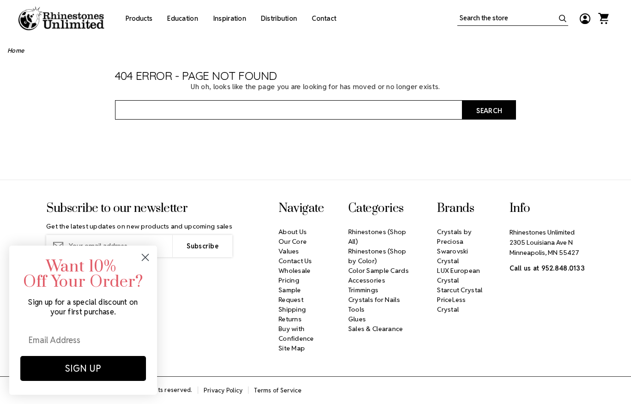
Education (182, 18)
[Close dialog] (145, 257)
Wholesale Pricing (295, 275)
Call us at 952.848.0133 (547, 268)
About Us (293, 232)
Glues (357, 319)
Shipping (292, 309)
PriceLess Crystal (451, 304)
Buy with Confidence (296, 334)
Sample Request (291, 295)
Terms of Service (278, 390)
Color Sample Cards (378, 270)
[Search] (562, 18)
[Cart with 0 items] (603, 18)
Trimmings (363, 290)
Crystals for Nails (374, 299)
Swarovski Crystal (452, 256)
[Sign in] (585, 18)
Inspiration (229, 18)
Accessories (366, 280)
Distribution (279, 18)
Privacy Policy (223, 390)
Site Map (292, 348)
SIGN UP (83, 368)
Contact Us (295, 261)
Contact (324, 18)
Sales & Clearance (375, 329)
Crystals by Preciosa (454, 237)
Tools (356, 309)
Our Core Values (293, 246)
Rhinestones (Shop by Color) (377, 256)
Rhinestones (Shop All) (377, 237)
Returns (290, 319)
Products (139, 18)
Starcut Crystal (459, 290)
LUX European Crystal (458, 275)
